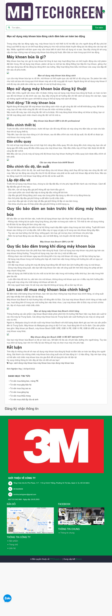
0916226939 (18, 489)
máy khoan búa (44, 363)
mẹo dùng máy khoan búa (62, 363)
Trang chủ (13, 544)
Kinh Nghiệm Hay (14, 368)
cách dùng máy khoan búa (25, 363)
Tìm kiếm (99, 27)
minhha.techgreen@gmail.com (24, 494)
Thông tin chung (67, 532)
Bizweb (79, 559)
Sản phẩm (13, 540)
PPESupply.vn (56, 559)
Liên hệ (12, 548)
